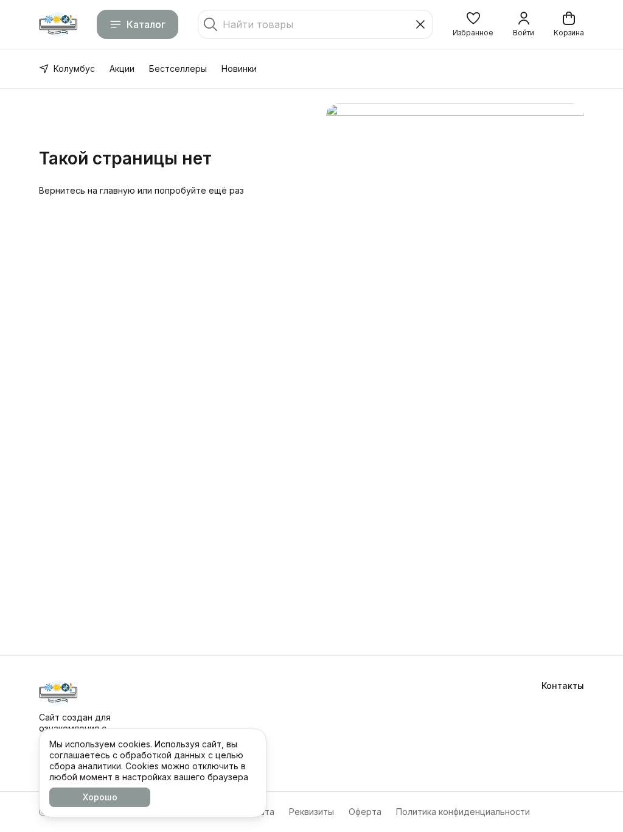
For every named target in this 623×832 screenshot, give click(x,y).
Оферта (365, 811)
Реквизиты (311, 811)
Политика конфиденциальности (463, 811)
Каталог (146, 24)
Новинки (239, 68)
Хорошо (100, 797)
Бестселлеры (178, 68)
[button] (473, 24)
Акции (122, 68)
